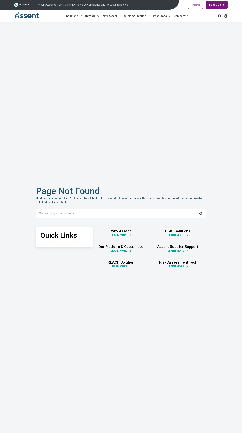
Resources (160, 16)
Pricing (195, 4)
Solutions (72, 16)
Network (90, 16)
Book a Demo (217, 4)
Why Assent (110, 16)
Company (179, 16)
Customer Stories (135, 16)
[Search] (200, 213)
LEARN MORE (119, 235)
